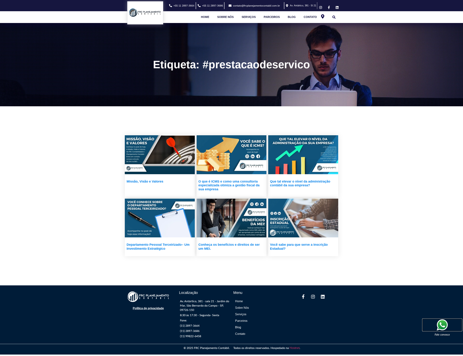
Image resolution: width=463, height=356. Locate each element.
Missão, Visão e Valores (145, 181)
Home (205, 16)
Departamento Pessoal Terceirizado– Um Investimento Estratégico (158, 246)
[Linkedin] (322, 296)
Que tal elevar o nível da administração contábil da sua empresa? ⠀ (300, 183)
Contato (310, 16)
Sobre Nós (225, 16)
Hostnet (295, 347)
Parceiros (272, 16)
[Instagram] (313, 296)
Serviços (249, 16)
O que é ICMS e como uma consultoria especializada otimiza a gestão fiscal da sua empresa (229, 185)
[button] (334, 17)
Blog (292, 16)
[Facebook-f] (303, 296)
